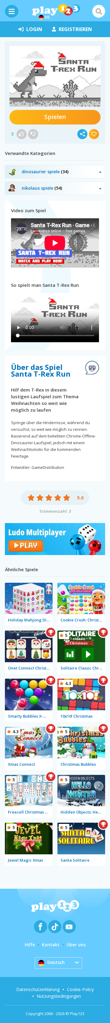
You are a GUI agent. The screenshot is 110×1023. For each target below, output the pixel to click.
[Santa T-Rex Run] (55, 76)
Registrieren (75, 29)
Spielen (55, 117)
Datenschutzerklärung (38, 989)
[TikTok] (54, 926)
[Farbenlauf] (55, 553)
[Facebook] (40, 926)
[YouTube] (69, 926)
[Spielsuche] (98, 11)
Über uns (76, 944)
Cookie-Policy (80, 989)
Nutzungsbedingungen (59, 996)
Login (34, 29)
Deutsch (56, 962)
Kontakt (51, 944)
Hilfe (30, 944)
